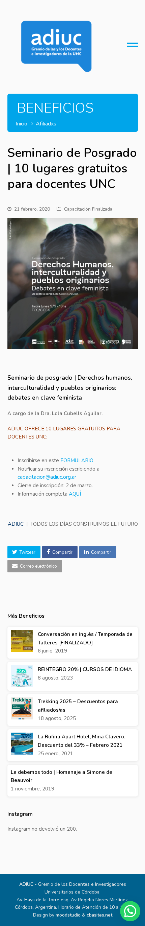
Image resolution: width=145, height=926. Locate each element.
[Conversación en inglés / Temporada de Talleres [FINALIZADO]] (22, 641)
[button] (23, 552)
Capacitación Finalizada (88, 209)
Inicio (21, 123)
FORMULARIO (76, 460)
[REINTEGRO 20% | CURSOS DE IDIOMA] (22, 676)
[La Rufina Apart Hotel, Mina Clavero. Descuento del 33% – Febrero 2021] (22, 744)
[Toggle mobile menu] (132, 47)
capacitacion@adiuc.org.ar (47, 477)
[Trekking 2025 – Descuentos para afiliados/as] (22, 708)
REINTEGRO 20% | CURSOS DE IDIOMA (85, 669)
